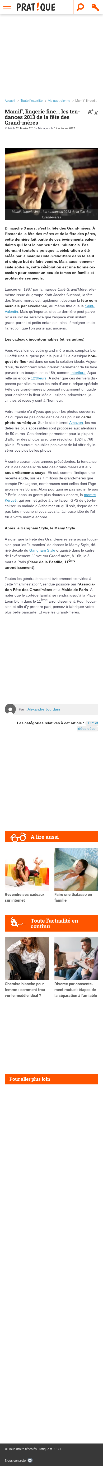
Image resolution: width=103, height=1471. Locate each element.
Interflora (78, 372)
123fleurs (38, 378)
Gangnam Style (42, 550)
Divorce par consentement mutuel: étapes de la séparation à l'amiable (75, 990)
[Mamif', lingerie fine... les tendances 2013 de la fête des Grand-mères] (51, 184)
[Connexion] (95, 7)
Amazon (76, 422)
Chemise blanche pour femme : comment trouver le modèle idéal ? (25, 990)
